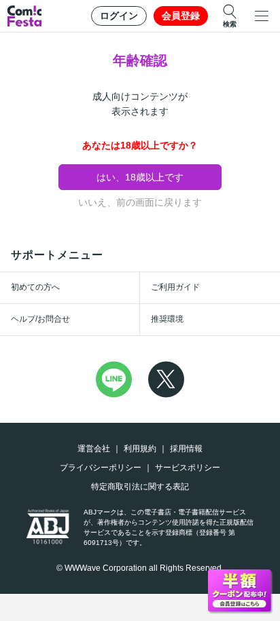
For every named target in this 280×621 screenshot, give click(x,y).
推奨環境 (167, 319)
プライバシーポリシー (100, 467)
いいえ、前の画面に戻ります (140, 202)
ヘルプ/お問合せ (40, 319)
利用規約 (140, 448)
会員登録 (181, 15)
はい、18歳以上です (140, 177)
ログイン (119, 15)
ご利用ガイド (175, 287)
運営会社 (93, 448)
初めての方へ (35, 287)
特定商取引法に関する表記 (140, 486)
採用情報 (186, 448)
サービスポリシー (187, 467)
